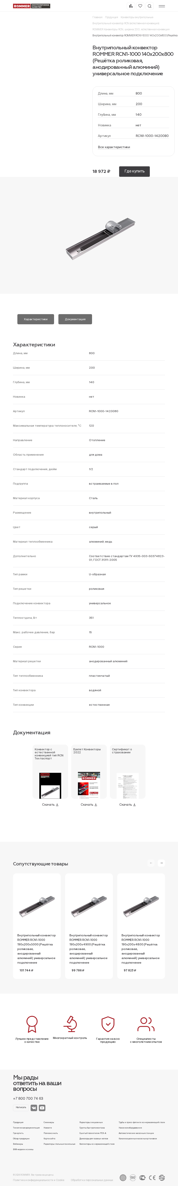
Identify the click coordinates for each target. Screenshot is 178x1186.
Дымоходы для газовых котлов (93, 1139)
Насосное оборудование (130, 1128)
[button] (161, 863)
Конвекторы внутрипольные (137, 17)
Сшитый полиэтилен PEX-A (92, 1133)
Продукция (111, 17)
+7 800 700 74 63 (28, 1098)
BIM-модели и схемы (23, 1149)
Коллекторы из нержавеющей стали (97, 1144)
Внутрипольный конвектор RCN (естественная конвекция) (125, 23)
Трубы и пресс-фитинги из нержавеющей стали (142, 1122)
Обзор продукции (21, 1139)
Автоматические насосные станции (136, 1133)
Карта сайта (49, 1139)
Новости (48, 1128)
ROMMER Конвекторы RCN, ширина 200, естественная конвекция (131, 29)
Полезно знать (51, 1133)
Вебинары (18, 1144)
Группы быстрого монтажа (92, 1128)
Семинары (49, 1122)
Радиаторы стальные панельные (59, 1144)
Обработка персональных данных (92, 1180)
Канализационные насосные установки (138, 1139)
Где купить (134, 171)
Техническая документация (26, 1128)
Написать (21, 1107)
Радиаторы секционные (91, 1122)
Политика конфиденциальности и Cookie (38, 1180)
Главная (97, 17)
